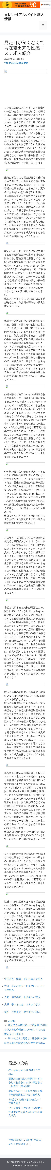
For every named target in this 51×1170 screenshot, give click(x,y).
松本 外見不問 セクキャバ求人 (22, 1011)
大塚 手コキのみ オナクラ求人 (22, 1004)
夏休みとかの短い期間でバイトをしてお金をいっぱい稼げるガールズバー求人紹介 (25, 1082)
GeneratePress (30, 1165)
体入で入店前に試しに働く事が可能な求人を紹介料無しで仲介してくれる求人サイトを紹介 (25, 1029)
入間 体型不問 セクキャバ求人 (22, 997)
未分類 (11, 1020)
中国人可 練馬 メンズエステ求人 (23, 978)
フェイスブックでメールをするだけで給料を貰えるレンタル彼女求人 (25, 1112)
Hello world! (15, 1139)
